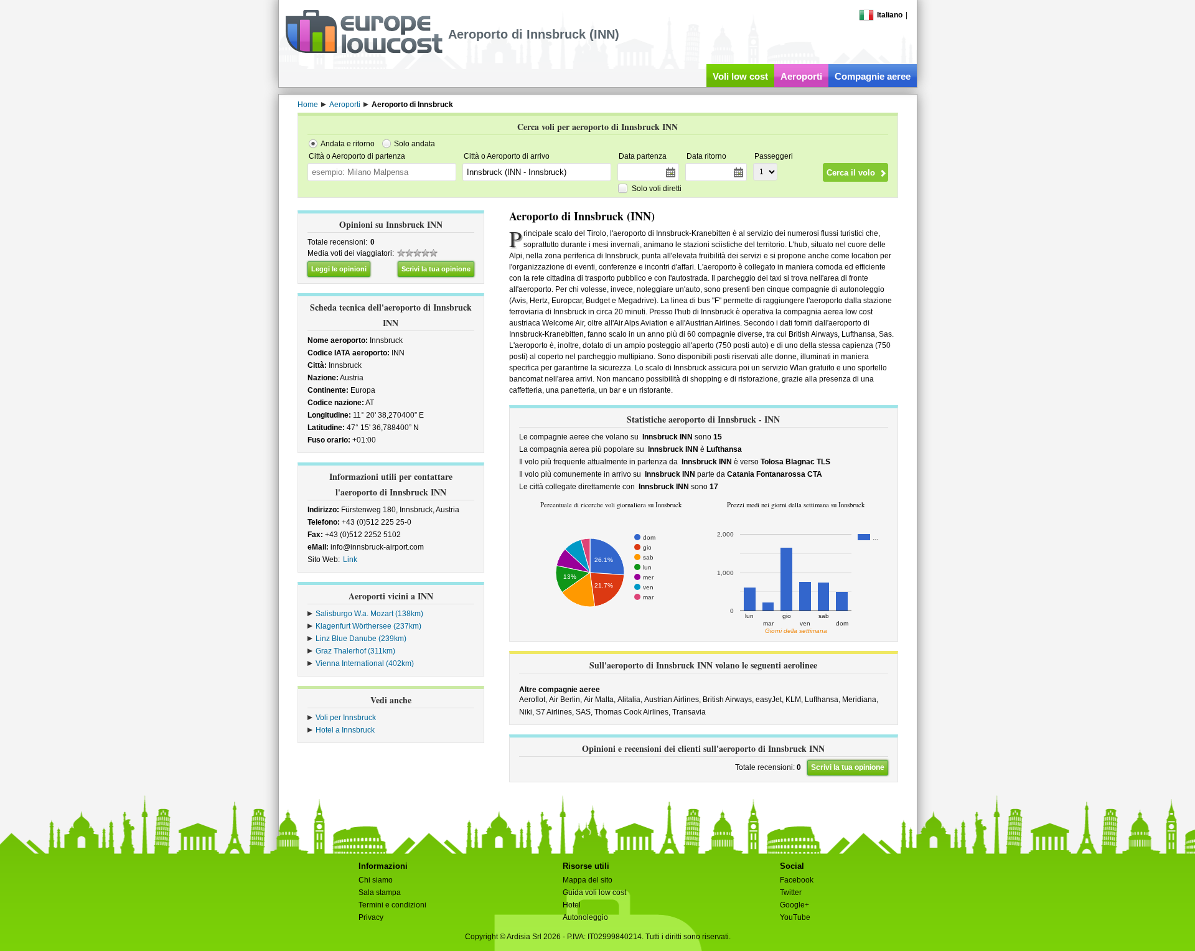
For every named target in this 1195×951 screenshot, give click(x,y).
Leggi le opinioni (339, 269)
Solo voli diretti (657, 188)
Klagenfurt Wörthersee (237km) (368, 626)
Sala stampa (379, 892)
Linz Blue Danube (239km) (361, 638)
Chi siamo (375, 880)
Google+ (794, 905)
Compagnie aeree (873, 76)
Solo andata (414, 143)
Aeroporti (801, 76)
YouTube (795, 917)
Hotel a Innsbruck (345, 730)
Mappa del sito (587, 880)
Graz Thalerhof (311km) (355, 651)
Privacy (370, 917)
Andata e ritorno (348, 143)
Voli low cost (740, 76)
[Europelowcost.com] (364, 51)
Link (350, 559)
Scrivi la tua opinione (436, 269)
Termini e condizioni (392, 905)
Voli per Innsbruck (346, 717)
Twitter (791, 892)
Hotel (572, 905)
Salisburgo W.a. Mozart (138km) (369, 613)
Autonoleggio (585, 917)
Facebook (796, 880)
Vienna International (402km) (365, 663)
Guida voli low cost (594, 892)
